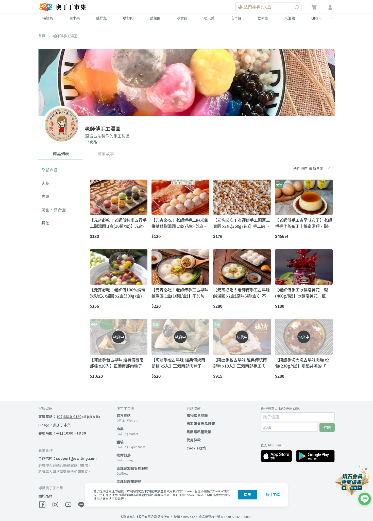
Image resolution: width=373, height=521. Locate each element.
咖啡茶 (316, 18)
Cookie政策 (196, 447)
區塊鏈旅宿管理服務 (132, 468)
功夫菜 (209, 18)
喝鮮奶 (47, 18)
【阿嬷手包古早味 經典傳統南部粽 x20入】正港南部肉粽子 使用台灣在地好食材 (118, 363)
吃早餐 (236, 18)
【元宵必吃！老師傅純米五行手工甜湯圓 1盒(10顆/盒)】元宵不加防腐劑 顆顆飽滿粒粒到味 (118, 223)
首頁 (41, 35)
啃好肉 (128, 18)
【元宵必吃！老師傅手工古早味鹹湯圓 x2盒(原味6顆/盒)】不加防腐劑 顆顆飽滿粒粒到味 (241, 293)
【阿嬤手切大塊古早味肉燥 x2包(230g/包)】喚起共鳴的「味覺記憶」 (302, 363)
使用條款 (194, 439)
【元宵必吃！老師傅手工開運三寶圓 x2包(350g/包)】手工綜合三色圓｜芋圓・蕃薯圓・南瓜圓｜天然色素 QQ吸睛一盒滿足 (241, 223)
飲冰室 (263, 18)
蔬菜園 (155, 18)
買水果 (74, 18)
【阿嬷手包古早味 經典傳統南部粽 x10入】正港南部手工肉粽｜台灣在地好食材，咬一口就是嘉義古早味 (241, 363)
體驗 (120, 441)
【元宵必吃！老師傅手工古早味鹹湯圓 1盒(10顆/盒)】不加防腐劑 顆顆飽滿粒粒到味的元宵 (180, 293)
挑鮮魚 (101, 18)
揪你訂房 (123, 455)
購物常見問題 (197, 415)
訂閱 (327, 427)
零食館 (182, 18)
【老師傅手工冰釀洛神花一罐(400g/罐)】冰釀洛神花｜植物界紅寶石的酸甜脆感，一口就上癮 (303, 293)
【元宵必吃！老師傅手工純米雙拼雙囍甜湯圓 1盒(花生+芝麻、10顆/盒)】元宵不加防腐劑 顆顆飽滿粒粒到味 (180, 223)
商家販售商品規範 (201, 423)
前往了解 (272, 494)
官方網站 (123, 415)
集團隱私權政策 (199, 431)
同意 (247, 494)
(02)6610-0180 (69, 416)
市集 (120, 428)
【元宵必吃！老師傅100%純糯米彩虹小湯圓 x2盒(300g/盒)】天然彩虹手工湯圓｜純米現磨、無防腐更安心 (118, 293)
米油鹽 (289, 18)
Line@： (54, 424)
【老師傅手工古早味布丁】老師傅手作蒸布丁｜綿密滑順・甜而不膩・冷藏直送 (303, 223)
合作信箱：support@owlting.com (67, 458)
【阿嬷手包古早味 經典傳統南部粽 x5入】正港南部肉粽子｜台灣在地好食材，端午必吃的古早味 (179, 363)
